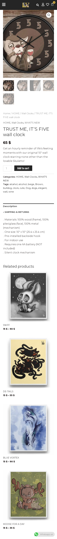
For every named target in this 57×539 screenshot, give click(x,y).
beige (31, 184)
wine (11, 191)
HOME (15, 113)
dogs (34, 188)
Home (6, 113)
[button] (37, 5)
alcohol (23, 184)
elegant (42, 188)
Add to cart (23, 168)
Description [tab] (10, 206)
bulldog (7, 188)
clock (16, 188)
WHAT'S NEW (32, 122)
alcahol (13, 184)
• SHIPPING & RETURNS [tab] (16, 212)
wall (5, 191)
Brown (39, 184)
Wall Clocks (27, 113)
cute (22, 188)
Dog (28, 188)
